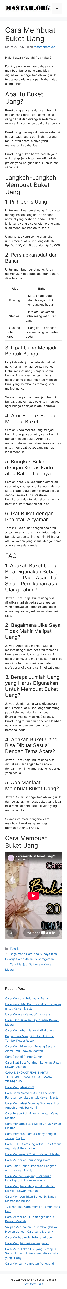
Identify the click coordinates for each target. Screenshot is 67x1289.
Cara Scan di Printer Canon (24, 1056)
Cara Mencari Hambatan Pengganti (29, 1263)
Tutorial (15, 948)
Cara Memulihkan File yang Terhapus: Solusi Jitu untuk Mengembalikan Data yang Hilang (31, 1253)
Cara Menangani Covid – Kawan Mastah (32, 1154)
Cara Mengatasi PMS (19, 1087)
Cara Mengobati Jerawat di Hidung (29, 1030)
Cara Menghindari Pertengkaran (27, 1243)
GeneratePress (33, 1283)
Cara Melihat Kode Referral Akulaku (29, 1237)
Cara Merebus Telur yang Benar (27, 998)
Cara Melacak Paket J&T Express (28, 1014)
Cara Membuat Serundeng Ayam (27, 1160)
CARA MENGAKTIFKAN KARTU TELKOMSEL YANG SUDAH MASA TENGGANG (28, 1077)
